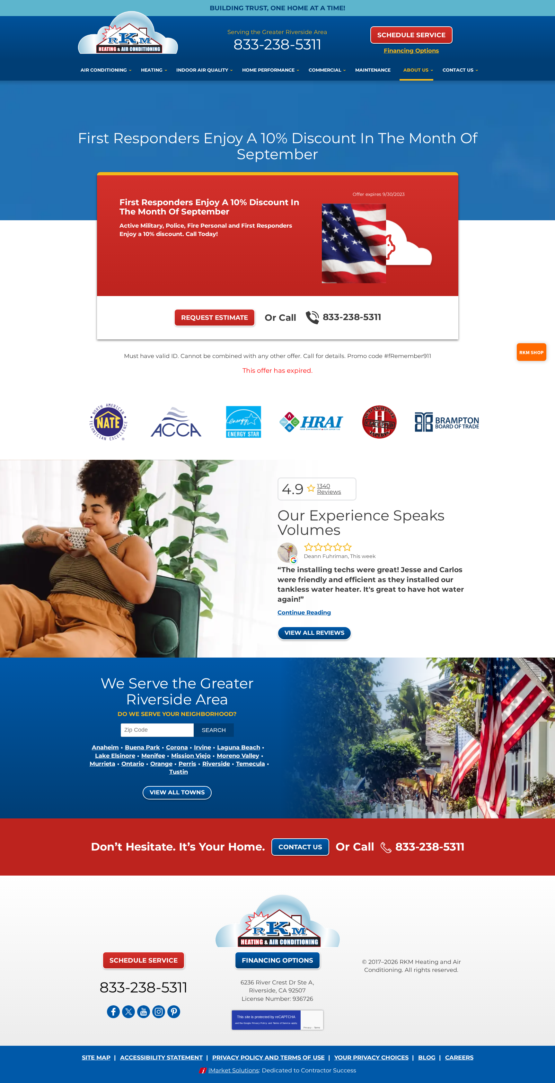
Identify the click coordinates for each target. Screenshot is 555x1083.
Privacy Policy (259, 1023)
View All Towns (177, 792)
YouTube (143, 1011)
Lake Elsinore (115, 755)
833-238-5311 (277, 44)
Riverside (216, 763)
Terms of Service (281, 1023)
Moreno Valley (238, 755)
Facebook (113, 1011)
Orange (161, 763)
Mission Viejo (191, 755)
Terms (317, 1027)
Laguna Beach (238, 747)
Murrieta (102, 763)
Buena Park (142, 747)
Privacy (308, 1027)
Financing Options (411, 50)
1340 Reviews (329, 489)
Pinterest (173, 1011)
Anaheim (105, 747)
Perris (187, 763)
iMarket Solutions (233, 1070)
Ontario (132, 763)
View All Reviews (314, 632)
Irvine (202, 747)
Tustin (178, 771)
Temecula (250, 763)
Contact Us (300, 847)
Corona (177, 747)
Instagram (158, 1011)
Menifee (153, 755)
